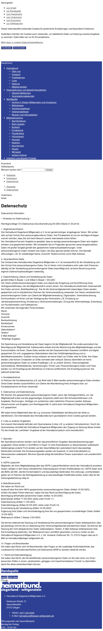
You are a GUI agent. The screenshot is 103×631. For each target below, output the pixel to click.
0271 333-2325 (27, 612)
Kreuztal (16, 139)
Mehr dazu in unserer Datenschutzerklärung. (22, 42)
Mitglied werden (19, 86)
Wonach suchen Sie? (11, 169)
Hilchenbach (18, 136)
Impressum (11, 178)
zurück (4, 577)
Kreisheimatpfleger (21, 108)
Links (14, 80)
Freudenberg (18, 133)
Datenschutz (12, 181)
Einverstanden (19, 48)
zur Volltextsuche (14, 23)
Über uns (16, 71)
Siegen (15, 148)
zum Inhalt (11, 7)
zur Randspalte (13, 11)
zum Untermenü (14, 17)
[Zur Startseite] (20, 59)
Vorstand (16, 74)
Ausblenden (6, 48)
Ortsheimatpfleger (20, 111)
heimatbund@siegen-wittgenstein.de (36, 615)
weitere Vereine (19, 155)
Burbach (16, 127)
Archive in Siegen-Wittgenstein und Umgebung (34, 102)
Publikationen (18, 77)
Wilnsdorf (16, 152)
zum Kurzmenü (13, 20)
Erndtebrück (17, 130)
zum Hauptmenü (14, 14)
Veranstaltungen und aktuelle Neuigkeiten (26, 89)
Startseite (10, 175)
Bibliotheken (18, 105)
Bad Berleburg (19, 120)
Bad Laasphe (18, 124)
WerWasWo (12, 99)
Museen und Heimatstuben (24, 114)
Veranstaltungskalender (23, 96)
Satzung (16, 83)
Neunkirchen (18, 145)
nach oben (13, 577)
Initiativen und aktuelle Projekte (21, 158)
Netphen (16, 142)
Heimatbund (12, 68)
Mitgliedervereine (14, 117)
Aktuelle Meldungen (21, 93)
